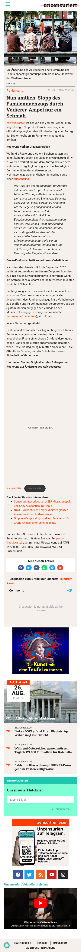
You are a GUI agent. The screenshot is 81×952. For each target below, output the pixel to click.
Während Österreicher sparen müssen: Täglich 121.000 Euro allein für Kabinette (43, 750)
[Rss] (40, 874)
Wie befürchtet (15, 123)
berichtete (21, 316)
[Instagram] (63, 874)
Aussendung (21, 179)
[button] (8, 4)
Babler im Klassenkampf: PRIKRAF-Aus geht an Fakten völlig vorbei (43, 767)
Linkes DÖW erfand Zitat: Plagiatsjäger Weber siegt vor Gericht (42, 733)
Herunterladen (35, 488)
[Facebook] (18, 874)
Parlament (14, 91)
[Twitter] (29, 874)
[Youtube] (52, 874)
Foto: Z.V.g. (11, 83)
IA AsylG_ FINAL (14, 488)
